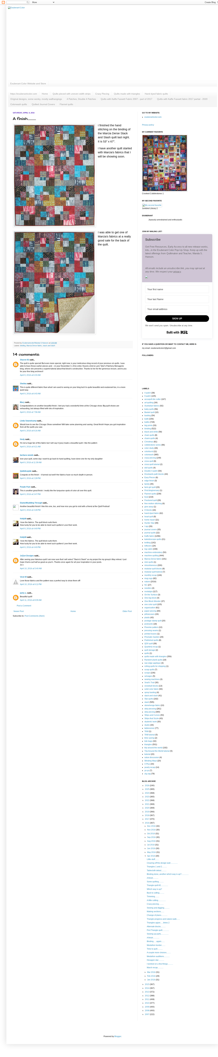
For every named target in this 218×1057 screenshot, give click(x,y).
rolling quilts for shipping (155, 666)
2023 (147, 797)
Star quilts (148, 699)
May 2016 (151, 852)
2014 (147, 988)
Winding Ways (150, 761)
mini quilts (148, 562)
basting (147, 415)
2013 (147, 992)
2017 (147, 819)
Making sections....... (155, 911)
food (146, 497)
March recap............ (155, 967)
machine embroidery (153, 552)
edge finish (149, 481)
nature (147, 581)
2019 (147, 812)
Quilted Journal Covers (43, 104)
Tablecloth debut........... (156, 870)
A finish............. (153, 938)
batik (146, 419)
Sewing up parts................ (158, 934)
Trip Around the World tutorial (157, 751)
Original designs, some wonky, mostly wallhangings (36, 99)
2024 (147, 793)
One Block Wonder (152, 601)
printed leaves (150, 634)
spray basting (150, 692)
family (147, 484)
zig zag (147, 774)
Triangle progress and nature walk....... (163, 919)
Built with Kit (177, 332)
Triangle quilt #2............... (157, 885)
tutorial (147, 754)
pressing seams (151, 630)
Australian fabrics (151, 406)
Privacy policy (148, 125)
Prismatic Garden (151, 637)
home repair (149, 520)
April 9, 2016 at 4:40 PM (30, 528)
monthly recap (150, 575)
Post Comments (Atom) (35, 616)
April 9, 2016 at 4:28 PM (30, 510)
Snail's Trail (149, 682)
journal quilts (150, 533)
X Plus (147, 764)
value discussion (151, 757)
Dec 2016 (151, 826)
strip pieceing (150, 709)
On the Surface (150, 595)
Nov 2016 (151, 830)
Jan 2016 (151, 980)
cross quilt (148, 461)
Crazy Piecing (102, 93)
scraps (147, 673)
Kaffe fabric (149, 536)
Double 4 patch (151, 471)
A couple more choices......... (159, 952)
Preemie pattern (151, 627)
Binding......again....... (156, 941)
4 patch (147, 393)
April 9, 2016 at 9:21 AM (30, 447)
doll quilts (148, 468)
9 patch (147, 396)
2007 (147, 1014)
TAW (146, 731)
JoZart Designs (27, 556)
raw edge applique (152, 663)
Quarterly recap (151, 647)
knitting (147, 543)
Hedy (22, 439)
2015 (147, 984)
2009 (147, 1007)
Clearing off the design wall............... (162, 863)
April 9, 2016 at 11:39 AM (30, 462)
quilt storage (149, 650)
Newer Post (19, 611)
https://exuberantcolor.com (23, 93)
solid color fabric (151, 689)
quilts (146, 653)
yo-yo (146, 770)
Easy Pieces (149, 477)
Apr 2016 (151, 856)
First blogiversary (151, 490)
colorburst (148, 451)
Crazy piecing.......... (155, 904)
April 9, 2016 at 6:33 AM (30, 375)
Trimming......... (153, 896)
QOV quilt (148, 643)
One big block (150, 598)
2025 (147, 789)
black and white (151, 432)
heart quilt (148, 516)
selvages (148, 676)
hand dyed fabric (151, 513)
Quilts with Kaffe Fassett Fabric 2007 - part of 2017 (126, 99)
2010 (147, 1003)
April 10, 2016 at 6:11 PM (30, 584)
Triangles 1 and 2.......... (157, 867)
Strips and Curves (152, 715)
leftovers (148, 546)
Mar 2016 (151, 972)
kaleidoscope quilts (152, 539)
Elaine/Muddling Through (31, 503)
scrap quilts (149, 669)
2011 (147, 999)
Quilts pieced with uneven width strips (71, 93)
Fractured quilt (150, 500)
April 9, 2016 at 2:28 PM (30, 478)
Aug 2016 (151, 841)
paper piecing (150, 611)
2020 (147, 808)
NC (145, 585)
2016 (147, 823)
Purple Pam (25, 487)
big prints (148, 425)
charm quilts (149, 438)
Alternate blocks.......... (156, 926)
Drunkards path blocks (154, 474)
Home (45, 93)
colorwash (148, 455)
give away (148, 507)
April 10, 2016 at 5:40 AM (31, 568)
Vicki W (23, 577)
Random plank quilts (153, 660)
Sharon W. (24, 360)
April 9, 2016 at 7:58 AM (30, 412)
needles (147, 588)
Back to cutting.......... (155, 893)
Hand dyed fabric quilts (156, 93)
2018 (147, 815)
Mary (22, 402)
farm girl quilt (150, 487)
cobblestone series (152, 445)
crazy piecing (150, 458)
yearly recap (149, 767)
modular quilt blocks (153, 569)
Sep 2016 (151, 837)
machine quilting (151, 555)
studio (147, 725)
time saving (149, 738)
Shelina (23, 383)
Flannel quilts (66, 104)
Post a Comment (24, 606)
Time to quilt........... (155, 949)
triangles (148, 744)
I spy (146, 526)
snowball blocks (151, 686)
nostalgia (148, 591)
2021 (147, 804)
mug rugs (148, 578)
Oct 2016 (151, 833)
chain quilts (149, 435)
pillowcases (149, 614)
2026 (147, 785)
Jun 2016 (151, 848)
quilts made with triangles (155, 656)
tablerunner (149, 728)
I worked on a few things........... (160, 964)
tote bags (148, 741)
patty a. (23, 593)
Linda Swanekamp (28, 421)
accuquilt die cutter (152, 399)
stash (146, 702)
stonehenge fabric (152, 705)
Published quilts (151, 640)
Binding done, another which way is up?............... (168, 874)
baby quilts (149, 409)
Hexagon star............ (155, 960)
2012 (147, 996)
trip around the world (153, 748)
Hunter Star (149, 523)
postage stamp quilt (152, 621)
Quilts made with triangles (127, 93)
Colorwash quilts (18, 104)
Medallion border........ (156, 945)
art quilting (149, 402)
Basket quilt (149, 412)
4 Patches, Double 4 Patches (81, 99)
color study (149, 448)
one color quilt (150, 604)
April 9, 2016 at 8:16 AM (30, 431)
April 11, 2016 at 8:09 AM (30, 600)
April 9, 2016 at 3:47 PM (30, 494)
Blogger (117, 1036)
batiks (147, 422)
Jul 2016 (151, 845)
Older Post (127, 611)
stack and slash (49, 346)
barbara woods (27, 455)
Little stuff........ (153, 859)
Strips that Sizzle (151, 718)
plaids (147, 617)
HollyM (23, 519)
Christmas (148, 442)
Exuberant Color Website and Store (28, 83)
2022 (147, 800)
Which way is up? (154, 889)
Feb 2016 (151, 976)
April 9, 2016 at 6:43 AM (30, 394)
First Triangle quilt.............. (158, 930)
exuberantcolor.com (153, 117)
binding (23, 346)
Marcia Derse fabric (34, 346)
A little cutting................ (156, 900)
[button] (177, 277)
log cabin (148, 549)
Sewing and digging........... (158, 908)
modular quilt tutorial (153, 572)
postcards (148, 624)
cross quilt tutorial (152, 464)
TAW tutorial (149, 735)
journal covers (150, 529)
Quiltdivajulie (26, 471)
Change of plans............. (157, 915)
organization (149, 608)
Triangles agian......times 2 (158, 923)
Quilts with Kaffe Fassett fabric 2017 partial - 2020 (182, 99)
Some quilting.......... (155, 882)
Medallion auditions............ (158, 956)
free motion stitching (153, 503)
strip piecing (149, 712)
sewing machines (152, 679)
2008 (147, 1010)
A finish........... (152, 878)
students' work (150, 722)
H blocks (148, 510)
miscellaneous (150, 565)
